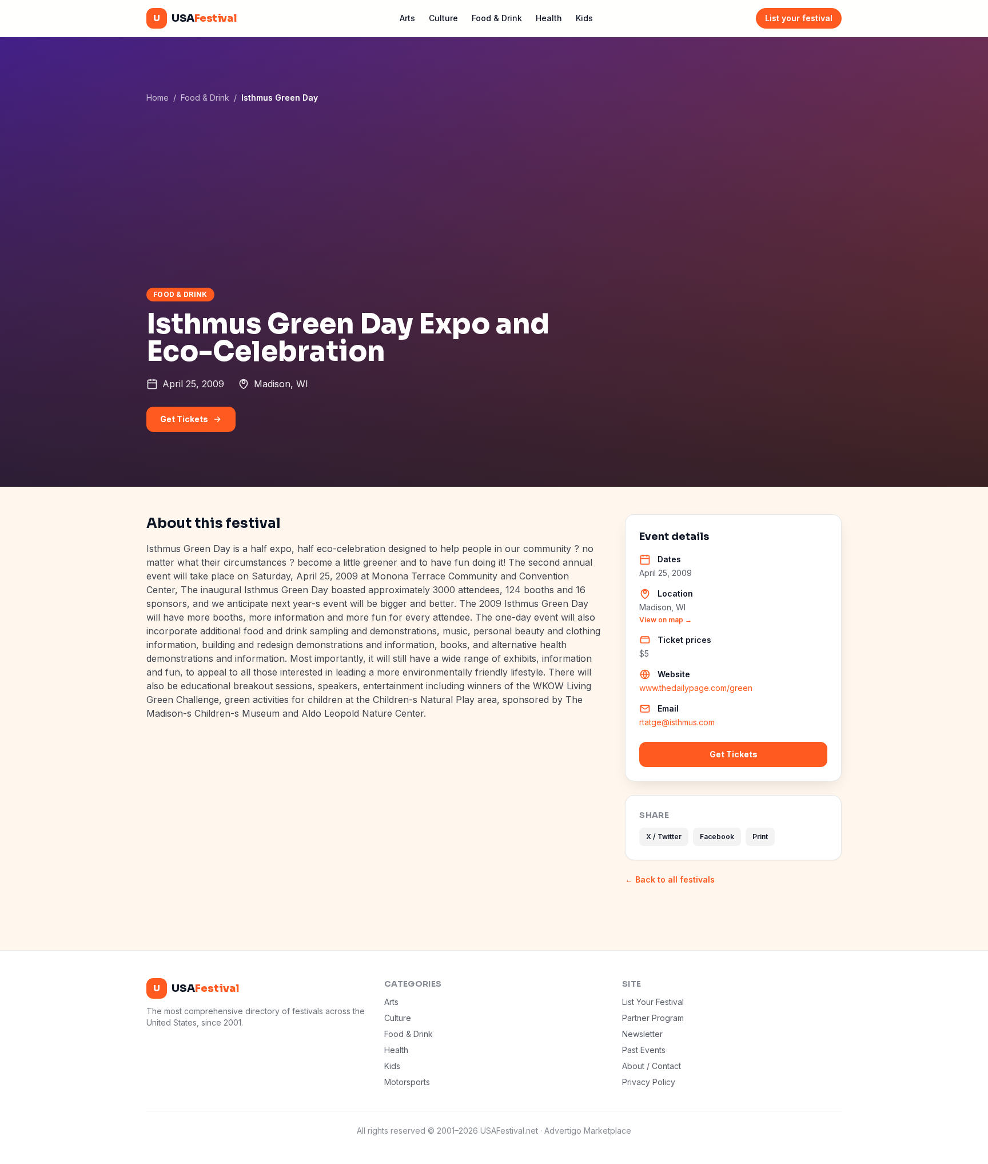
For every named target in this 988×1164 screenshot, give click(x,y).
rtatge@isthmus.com (677, 722)
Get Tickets (184, 419)
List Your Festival (653, 1002)
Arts (407, 18)
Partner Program (653, 1018)
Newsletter (642, 1034)
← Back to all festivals (670, 879)
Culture (443, 18)
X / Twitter (664, 836)
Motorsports (407, 1082)
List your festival (798, 18)
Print (760, 836)
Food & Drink (497, 18)
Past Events (644, 1050)
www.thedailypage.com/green (695, 688)
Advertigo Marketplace (587, 1130)
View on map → (665, 619)
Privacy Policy (648, 1082)
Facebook (717, 836)
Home (157, 97)
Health (549, 18)
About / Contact (651, 1066)
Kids (584, 18)
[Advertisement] (494, 195)
